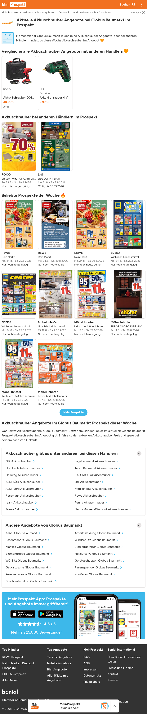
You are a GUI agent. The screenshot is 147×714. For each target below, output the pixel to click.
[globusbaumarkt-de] (8, 22)
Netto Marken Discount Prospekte (18, 665)
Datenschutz (92, 675)
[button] (141, 4)
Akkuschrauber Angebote (38, 12)
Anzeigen (136, 12)
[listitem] (19, 83)
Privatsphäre (91, 681)
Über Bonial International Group (124, 659)
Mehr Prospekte (73, 412)
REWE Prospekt (12, 657)
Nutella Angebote (59, 663)
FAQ (86, 657)
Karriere (113, 680)
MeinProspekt (10, 12)
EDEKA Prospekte (14, 674)
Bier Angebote (57, 669)
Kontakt (113, 674)
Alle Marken (10, 680)
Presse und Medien (120, 668)
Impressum (90, 669)
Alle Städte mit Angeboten (57, 678)
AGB (86, 663)
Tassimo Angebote (59, 657)
